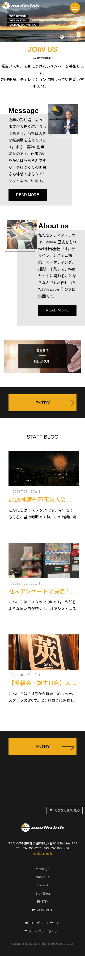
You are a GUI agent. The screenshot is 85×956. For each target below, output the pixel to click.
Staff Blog (42, 893)
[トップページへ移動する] (20, 6)
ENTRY (42, 902)
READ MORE (27, 195)
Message (42, 869)
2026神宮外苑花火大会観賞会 (45, 499)
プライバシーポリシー (44, 931)
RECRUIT (42, 356)
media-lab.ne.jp (43, 853)
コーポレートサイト (45, 923)
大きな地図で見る (67, 810)
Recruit (42, 885)
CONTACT (45, 910)
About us (42, 877)
